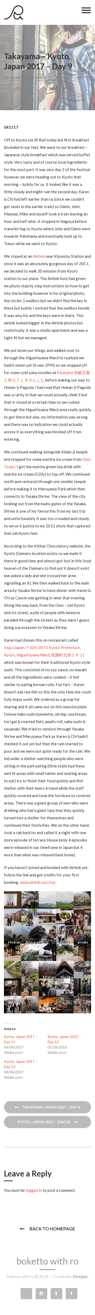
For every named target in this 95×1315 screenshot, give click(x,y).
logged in (34, 1190)
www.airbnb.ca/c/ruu (37, 882)
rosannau (18, 77)
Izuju (8, 647)
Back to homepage (52, 1228)
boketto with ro (47, 1261)
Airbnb (39, 256)
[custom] (26, 1293)
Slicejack (80, 1276)
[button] (12, 900)
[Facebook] (71, 1293)
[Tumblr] (56, 1293)
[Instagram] (41, 1293)
